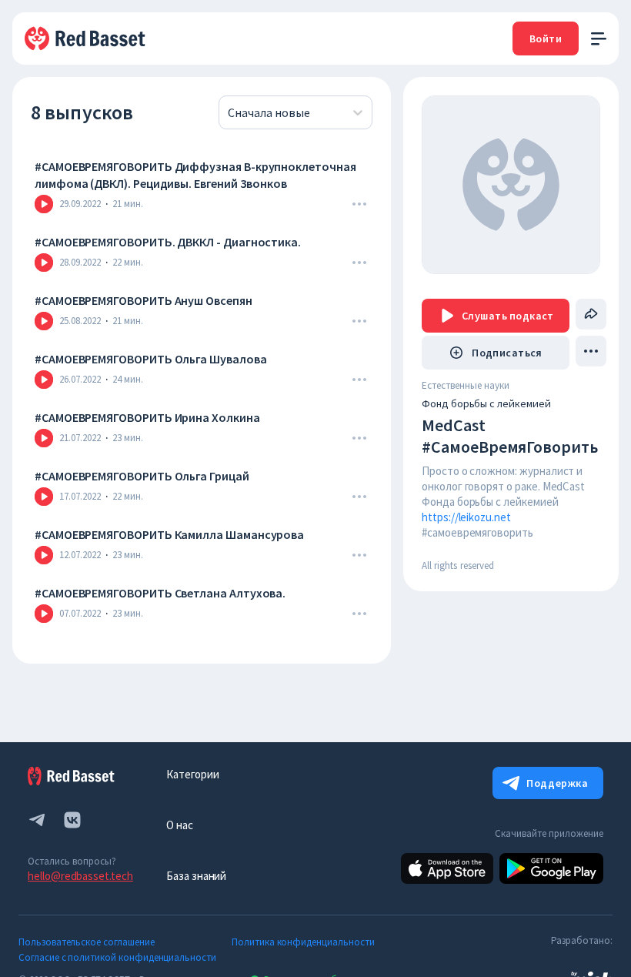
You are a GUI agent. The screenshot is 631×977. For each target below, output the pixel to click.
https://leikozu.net (466, 517)
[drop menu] (359, 204)
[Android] (551, 868)
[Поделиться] (591, 314)
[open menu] (598, 38)
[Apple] (447, 868)
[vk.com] (72, 820)
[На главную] (86, 38)
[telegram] (37, 820)
